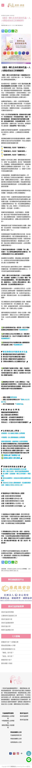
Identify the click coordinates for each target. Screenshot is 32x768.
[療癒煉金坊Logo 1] (16, 588)
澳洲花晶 (12, 15)
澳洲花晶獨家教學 (7, 623)
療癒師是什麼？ (6, 660)
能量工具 (16, 570)
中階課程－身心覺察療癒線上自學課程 (13, 437)
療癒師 (11, 570)
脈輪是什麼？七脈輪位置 (9, 642)
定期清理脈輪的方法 (8, 649)
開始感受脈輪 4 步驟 (8, 645)
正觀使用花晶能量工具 (9, 615)
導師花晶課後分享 (7, 630)
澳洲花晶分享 (6, 626)
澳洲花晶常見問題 (7, 612)
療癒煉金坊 (20, 25)
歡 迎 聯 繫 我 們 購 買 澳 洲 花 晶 (15, 351)
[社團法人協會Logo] (16, 597)
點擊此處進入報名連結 (12, 458)
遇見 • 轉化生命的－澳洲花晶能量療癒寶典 (16, 471)
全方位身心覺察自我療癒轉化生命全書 (14, 469)
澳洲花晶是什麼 (6, 619)
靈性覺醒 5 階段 (6, 663)
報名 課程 (28, 753)
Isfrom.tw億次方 (26, 766)
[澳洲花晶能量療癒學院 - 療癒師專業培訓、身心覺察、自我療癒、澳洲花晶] (16, 5)
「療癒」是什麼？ (7, 652)
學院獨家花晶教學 (5, 15)
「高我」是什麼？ (7, 656)
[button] (2, 5)
